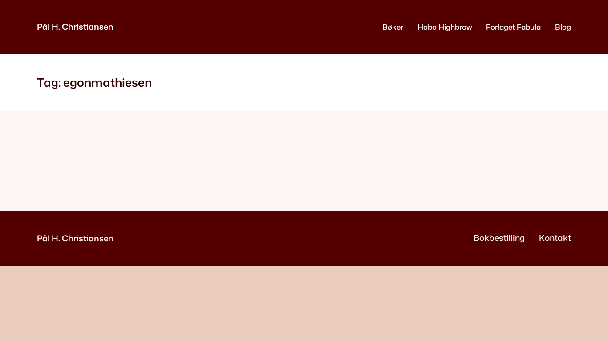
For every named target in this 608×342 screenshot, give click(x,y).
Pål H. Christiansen (75, 27)
